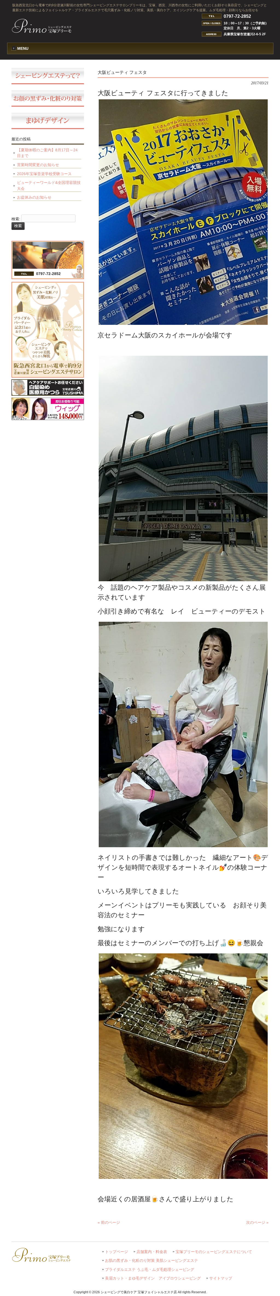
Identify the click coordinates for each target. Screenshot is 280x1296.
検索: (15, 219)
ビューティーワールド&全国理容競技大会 (49, 185)
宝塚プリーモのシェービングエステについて (214, 1252)
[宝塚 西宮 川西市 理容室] (47, 394)
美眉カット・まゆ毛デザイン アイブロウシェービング (153, 1278)
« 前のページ (109, 1222)
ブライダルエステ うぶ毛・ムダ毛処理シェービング (149, 1270)
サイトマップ (220, 1278)
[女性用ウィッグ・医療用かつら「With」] (47, 418)
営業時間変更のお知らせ (38, 165)
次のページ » (257, 1222)
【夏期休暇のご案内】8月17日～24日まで (47, 153)
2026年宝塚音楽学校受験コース (44, 174)
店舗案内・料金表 (151, 1252)
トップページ (116, 1252)
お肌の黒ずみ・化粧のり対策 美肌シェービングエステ (151, 1261)
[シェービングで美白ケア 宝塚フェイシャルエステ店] (41, 31)
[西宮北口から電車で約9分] (47, 376)
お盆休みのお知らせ (34, 197)
